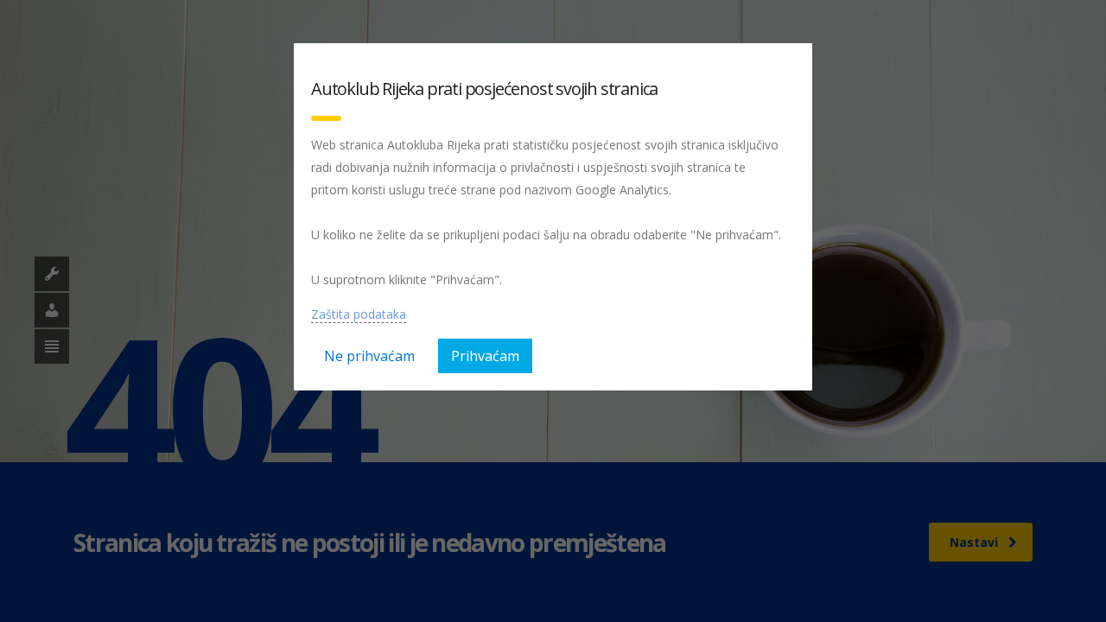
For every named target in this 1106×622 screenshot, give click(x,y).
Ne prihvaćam (369, 355)
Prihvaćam (485, 355)
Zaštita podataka (358, 314)
